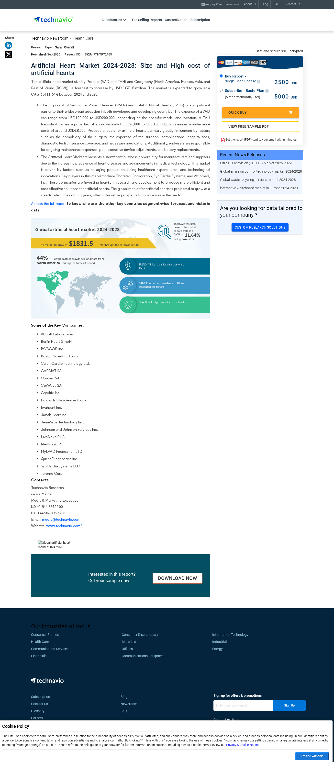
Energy (217, 649)
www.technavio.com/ (64, 525)
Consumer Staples (45, 635)
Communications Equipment (143, 656)
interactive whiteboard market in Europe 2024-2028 (259, 188)
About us (250, 4)
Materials (129, 642)
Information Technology (230, 635)
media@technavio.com (61, 519)
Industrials (220, 642)
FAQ (276, 4)
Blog (265, 4)
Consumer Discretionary (140, 635)
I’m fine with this (312, 756)
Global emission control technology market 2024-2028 (261, 171)
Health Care (83, 38)
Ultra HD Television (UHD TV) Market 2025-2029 (256, 163)
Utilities (127, 649)
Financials (38, 656)
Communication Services (49, 649)
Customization (176, 20)
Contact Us (39, 704)
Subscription (200, 20)
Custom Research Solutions (260, 227)
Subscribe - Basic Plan (245, 90)
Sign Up (289, 705)
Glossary (38, 711)
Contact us (292, 4)
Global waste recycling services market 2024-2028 (258, 180)
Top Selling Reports (147, 20)
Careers (37, 718)
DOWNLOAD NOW (177, 578)
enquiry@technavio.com (222, 4)
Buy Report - (241, 78)
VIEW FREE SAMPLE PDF (248, 126)
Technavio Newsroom (49, 38)
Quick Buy (237, 112)
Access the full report (48, 203)
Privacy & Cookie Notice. (242, 745)
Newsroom (130, 704)
